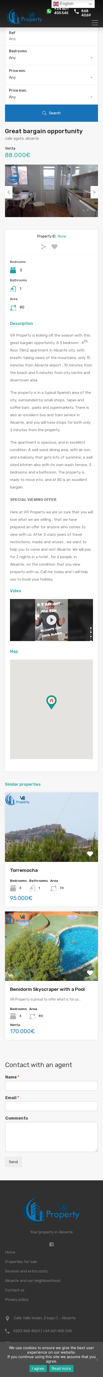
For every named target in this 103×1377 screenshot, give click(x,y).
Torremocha (24, 870)
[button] (56, 709)
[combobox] (51, 57)
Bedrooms (18, 51)
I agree (38, 1368)
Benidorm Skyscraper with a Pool (47, 989)
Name (12, 1077)
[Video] (51, 620)
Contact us (14, 1290)
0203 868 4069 (86, 11)
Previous (8, 192)
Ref (12, 33)
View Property (51, 848)
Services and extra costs (26, 1271)
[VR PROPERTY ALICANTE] (24, 25)
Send (13, 1162)
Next (94, 192)
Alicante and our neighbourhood (32, 1280)
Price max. (18, 90)
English (66, 3)
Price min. (17, 71)
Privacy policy (16, 1299)
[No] (96, 1360)
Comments (16, 1118)
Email (12, 1097)
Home (10, 1252)
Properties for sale (21, 1261)
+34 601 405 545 (61, 11)
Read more (61, 1368)
